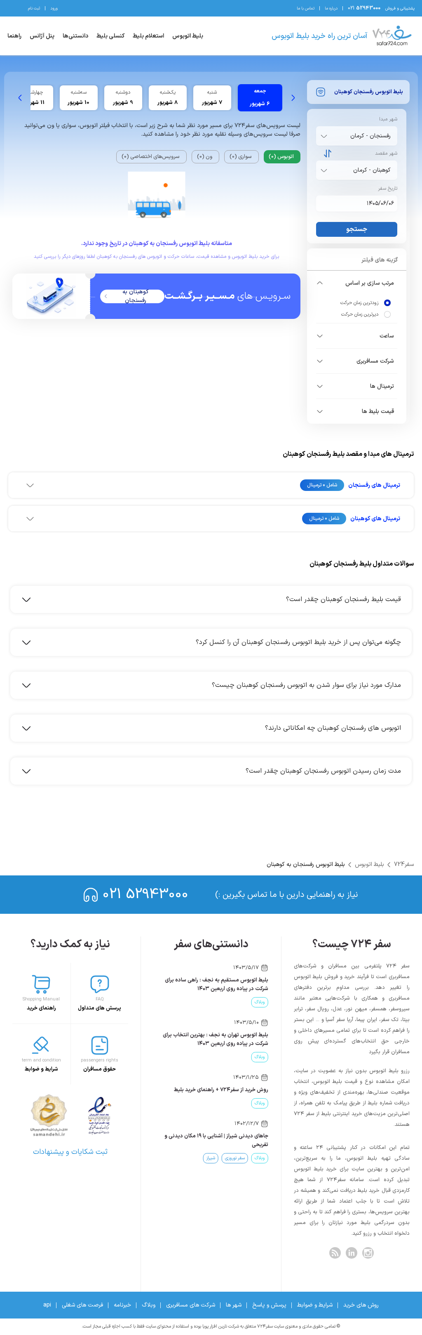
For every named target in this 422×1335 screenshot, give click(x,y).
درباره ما (331, 8)
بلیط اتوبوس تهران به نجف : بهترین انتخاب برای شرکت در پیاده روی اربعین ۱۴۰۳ (215, 1039)
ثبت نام (34, 8)
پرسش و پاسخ (269, 1305)
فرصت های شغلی (82, 1305)
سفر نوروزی (235, 1158)
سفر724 (404, 864)
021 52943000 (145, 895)
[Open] (324, 136)
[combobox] (355, 136)
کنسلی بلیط (110, 36)
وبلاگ (260, 1002)
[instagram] (368, 1253)
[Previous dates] (293, 97)
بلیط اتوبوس (187, 36)
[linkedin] (351, 1253)
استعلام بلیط (148, 36)
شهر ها (233, 1305)
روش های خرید (361, 1305)
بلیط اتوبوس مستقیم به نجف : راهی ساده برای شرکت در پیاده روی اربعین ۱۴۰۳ (216, 984)
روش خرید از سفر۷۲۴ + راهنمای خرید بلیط (221, 1090)
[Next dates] (20, 98)
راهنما (14, 36)
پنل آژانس (42, 36)
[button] (356, 283)
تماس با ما (305, 8)
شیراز (210, 1158)
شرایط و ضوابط (315, 1305)
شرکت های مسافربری (190, 1305)
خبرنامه (122, 1305)
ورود (54, 8)
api (47, 1305)
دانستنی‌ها (75, 36)
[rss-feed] (335, 1253)
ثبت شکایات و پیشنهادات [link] (70, 1152)
